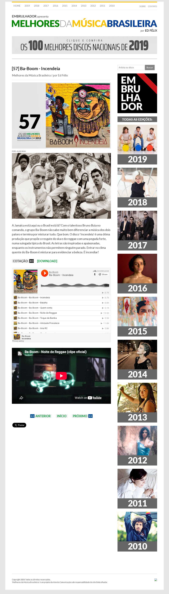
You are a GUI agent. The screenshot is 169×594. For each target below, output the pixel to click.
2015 (65, 5)
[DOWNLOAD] (47, 261)
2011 (102, 5)
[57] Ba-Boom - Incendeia (36, 68)
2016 (55, 5)
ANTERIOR (43, 416)
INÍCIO (62, 416)
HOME (17, 5)
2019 (27, 5)
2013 (83, 5)
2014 (74, 5)
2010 (112, 5)
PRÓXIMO (80, 416)
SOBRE (142, 6)
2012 (93, 5)
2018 (36, 5)
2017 (46, 5)
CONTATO (152, 6)
